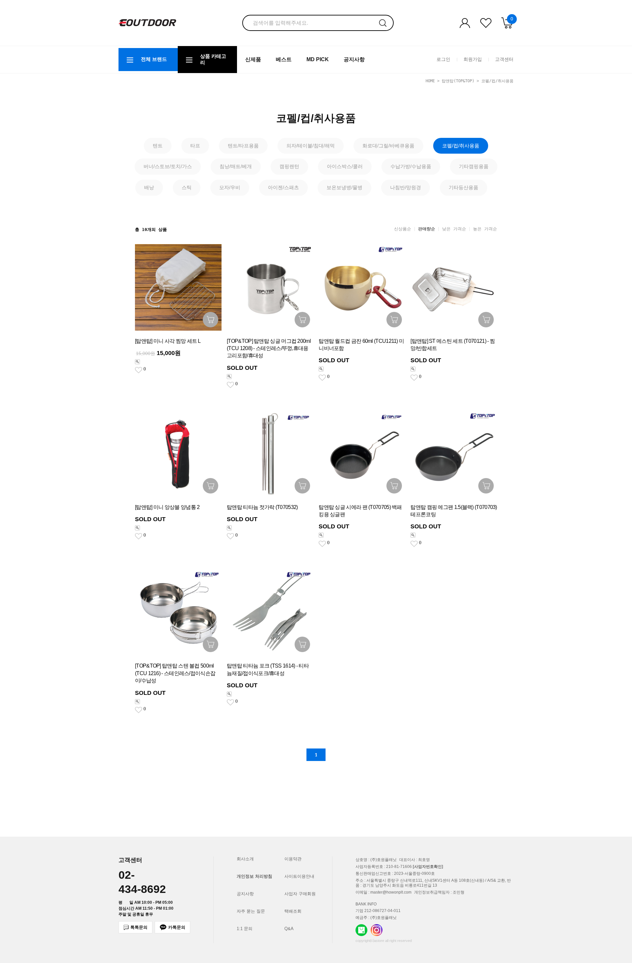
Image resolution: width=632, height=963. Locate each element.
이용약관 (293, 858)
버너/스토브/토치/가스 (168, 166)
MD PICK (317, 59)
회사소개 (245, 858)
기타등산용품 (463, 187)
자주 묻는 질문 (251, 911)
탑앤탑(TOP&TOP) (458, 81)
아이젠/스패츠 (283, 187)
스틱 (187, 187)
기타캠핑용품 (473, 166)
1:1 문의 (244, 928)
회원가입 (472, 59)
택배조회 (293, 911)
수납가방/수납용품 (410, 166)
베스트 (284, 59)
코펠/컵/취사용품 (497, 81)
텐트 (158, 145)
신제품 (253, 59)
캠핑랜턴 (289, 166)
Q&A (289, 928)
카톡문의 (176, 927)
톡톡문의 (138, 927)
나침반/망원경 (405, 187)
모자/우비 (229, 187)
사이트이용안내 (299, 876)
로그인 (443, 59)
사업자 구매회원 (300, 893)
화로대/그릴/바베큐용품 (388, 145)
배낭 (149, 187)
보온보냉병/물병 (344, 187)
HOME (430, 81)
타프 (195, 145)
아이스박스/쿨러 (345, 166)
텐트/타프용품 (243, 145)
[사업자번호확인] (428, 866)
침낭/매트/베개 (236, 166)
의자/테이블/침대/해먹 (310, 145)
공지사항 (354, 59)
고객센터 (504, 59)
